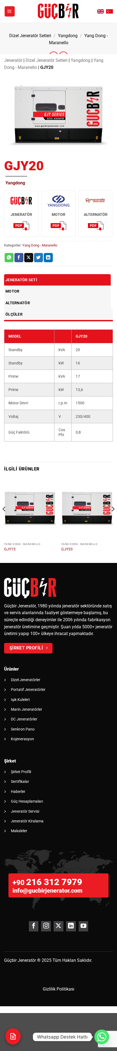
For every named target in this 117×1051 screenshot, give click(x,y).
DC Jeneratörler (24, 719)
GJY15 (10, 549)
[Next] (112, 519)
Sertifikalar (20, 781)
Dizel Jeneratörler (25, 680)
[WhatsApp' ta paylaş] (9, 257)
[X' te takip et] (58, 926)
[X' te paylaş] (28, 257)
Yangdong (68, 35)
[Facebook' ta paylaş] (18, 257)
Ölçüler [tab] (14, 314)
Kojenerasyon (22, 739)
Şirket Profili (21, 772)
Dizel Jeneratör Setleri (30, 35)
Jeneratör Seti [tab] (21, 280)
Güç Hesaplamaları (27, 801)
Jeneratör (13, 60)
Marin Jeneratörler (26, 709)
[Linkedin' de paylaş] (48, 257)
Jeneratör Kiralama (27, 821)
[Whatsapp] (101, 1037)
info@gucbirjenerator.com (47, 890)
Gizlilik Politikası (58, 989)
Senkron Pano (23, 729)
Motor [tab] (12, 291)
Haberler (18, 791)
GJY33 (67, 549)
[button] (10, 11)
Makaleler (19, 831)
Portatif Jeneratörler (28, 689)
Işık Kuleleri (20, 699)
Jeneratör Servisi (25, 811)
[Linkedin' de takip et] (71, 926)
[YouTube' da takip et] (83, 926)
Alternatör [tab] (17, 303)
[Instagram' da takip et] (46, 926)
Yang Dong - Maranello (39, 245)
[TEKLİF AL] (13, 1036)
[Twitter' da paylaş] (38, 257)
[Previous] (4, 519)
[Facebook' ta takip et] (33, 926)
